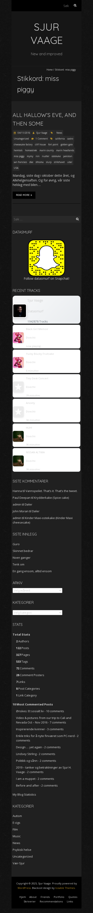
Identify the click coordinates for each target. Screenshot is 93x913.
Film (15, 829)
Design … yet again (29, 747)
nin (38, 156)
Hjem (22, 897)
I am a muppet (25, 779)
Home (49, 69)
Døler (28, 504)
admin (17, 504)
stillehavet (59, 162)
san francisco (20, 162)
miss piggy (19, 156)
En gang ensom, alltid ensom (32, 571)
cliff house (40, 144)
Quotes (72, 897)
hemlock (18, 150)
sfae (31, 162)
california (60, 138)
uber (69, 162)
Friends (45, 897)
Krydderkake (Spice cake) (51, 498)
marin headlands (65, 150)
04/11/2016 (23, 132)
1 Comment (41, 138)
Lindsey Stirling (26, 754)
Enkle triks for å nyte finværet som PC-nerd (45, 736)
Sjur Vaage (41, 132)
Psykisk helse (22, 850)
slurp (48, 162)
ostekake (56, 156)
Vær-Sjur (19, 863)
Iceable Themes (65, 888)
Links (70, 901)
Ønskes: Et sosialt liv (30, 711)
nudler (45, 156)
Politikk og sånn (26, 761)
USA (16, 167)
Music (17, 836)
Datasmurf (35, 311)
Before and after (27, 785)
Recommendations (51, 901)
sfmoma (40, 162)
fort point (53, 144)
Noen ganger (21, 558)
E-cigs (16, 823)
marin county (47, 150)
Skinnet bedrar (23, 551)
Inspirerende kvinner (30, 729)
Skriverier (30, 901)
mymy (30, 156)
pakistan (67, 156)
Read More (23, 195)
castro (70, 138)
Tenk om (18, 564)
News (59, 132)
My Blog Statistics (24, 794)
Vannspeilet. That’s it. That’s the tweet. (51, 491)
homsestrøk (31, 150)
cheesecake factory (23, 144)
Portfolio (59, 897)
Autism (17, 816)
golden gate (67, 144)
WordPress (24, 888)
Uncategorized (21, 138)
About (33, 897)
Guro (16, 544)
